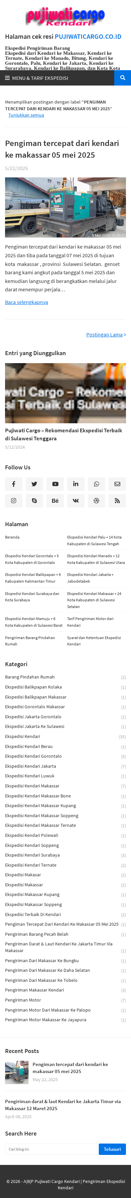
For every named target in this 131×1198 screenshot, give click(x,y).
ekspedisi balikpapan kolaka (65, 687)
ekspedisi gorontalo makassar (65, 707)
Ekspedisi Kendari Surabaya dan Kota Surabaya (32, 597)
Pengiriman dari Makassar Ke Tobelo (65, 980)
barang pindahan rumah (65, 677)
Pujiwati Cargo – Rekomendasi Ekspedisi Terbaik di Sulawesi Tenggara (63, 434)
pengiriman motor (65, 1000)
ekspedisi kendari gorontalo (65, 756)
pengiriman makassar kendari (65, 990)
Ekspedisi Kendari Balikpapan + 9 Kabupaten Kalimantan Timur (33, 578)
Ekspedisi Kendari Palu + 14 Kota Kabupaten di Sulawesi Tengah (94, 540)
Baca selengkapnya (26, 302)
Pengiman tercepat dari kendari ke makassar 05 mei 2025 (62, 149)
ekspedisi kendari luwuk (65, 776)
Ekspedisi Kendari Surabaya (65, 855)
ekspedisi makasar (65, 875)
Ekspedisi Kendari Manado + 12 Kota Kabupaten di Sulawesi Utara (96, 559)
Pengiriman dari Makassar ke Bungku (65, 960)
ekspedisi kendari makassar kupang (65, 805)
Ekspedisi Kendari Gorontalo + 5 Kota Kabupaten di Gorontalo (32, 559)
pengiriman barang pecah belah (65, 934)
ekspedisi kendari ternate (65, 865)
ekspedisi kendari (65, 736)
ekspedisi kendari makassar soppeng (65, 815)
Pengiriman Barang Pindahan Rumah (30, 641)
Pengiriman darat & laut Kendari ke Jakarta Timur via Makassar (65, 947)
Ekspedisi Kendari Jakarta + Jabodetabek (90, 578)
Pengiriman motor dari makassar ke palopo (65, 1010)
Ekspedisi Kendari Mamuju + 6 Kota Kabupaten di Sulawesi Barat (33, 622)
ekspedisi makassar (65, 885)
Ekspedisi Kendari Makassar (65, 786)
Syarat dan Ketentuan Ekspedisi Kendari (94, 641)
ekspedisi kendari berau (65, 746)
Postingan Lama (104, 334)
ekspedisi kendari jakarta (65, 766)
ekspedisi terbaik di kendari (65, 914)
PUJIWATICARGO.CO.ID (88, 36)
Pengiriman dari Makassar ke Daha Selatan (65, 970)
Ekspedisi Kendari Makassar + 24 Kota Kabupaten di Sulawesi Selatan (94, 600)
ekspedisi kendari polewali (65, 835)
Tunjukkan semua (26, 115)
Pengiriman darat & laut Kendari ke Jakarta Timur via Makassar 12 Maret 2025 (63, 1104)
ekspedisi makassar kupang (65, 894)
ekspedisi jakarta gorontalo (65, 717)
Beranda (12, 537)
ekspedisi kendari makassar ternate (65, 825)
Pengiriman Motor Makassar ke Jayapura (65, 1020)
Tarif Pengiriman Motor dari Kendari (90, 622)
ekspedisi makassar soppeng (65, 904)
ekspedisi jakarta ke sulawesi (65, 726)
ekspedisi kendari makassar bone (65, 796)
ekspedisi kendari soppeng (65, 845)
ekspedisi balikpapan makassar (65, 697)
